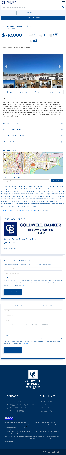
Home (4, 210)
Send (13, 350)
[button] (63, 8)
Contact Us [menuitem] (44, 408)
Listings (10, 210)
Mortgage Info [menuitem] (46, 411)
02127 (33, 210)
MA (16, 210)
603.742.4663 (34, 17)
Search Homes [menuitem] (46, 401)
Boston (27, 210)
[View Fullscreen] (5, 161)
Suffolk (21, 210)
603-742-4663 (10, 243)
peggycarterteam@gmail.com (23, 405)
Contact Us (7, 248)
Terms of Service (46, 355)
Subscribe (13, 291)
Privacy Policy (25, 285)
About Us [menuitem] (43, 405)
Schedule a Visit (47, 306)
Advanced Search (33, 12)
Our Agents (14, 248)
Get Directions (57, 181)
